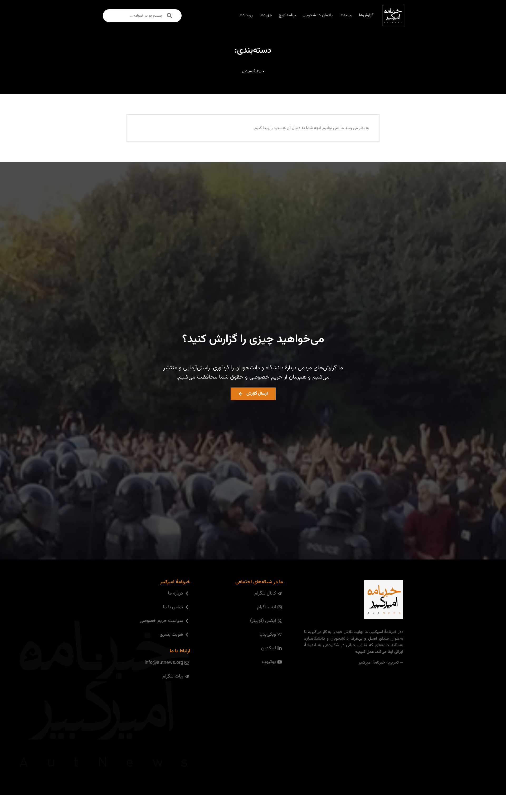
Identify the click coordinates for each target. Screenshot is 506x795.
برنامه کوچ (287, 15)
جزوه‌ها (266, 15)
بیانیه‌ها (345, 15)
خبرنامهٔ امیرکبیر (253, 71)
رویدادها (246, 15)
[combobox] (142, 15)
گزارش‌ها (366, 15)
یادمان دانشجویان (318, 15)
